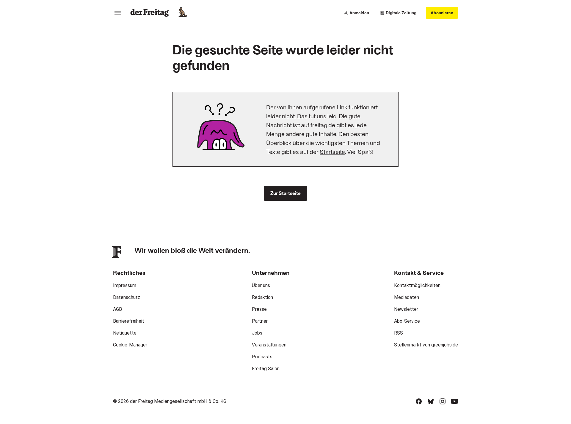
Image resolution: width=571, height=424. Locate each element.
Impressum (124, 285)
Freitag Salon (266, 368)
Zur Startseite (285, 193)
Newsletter (406, 309)
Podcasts (262, 357)
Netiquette (125, 333)
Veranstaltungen (269, 345)
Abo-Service (407, 321)
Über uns (261, 285)
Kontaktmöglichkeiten (417, 285)
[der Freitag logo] (151, 13)
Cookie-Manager (130, 345)
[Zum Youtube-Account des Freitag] (454, 401)
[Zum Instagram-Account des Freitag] (442, 401)
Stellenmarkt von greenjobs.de (426, 345)
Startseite (332, 151)
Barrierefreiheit (128, 321)
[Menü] (118, 13)
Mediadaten (406, 297)
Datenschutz (126, 297)
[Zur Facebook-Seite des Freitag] (418, 401)
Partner (260, 321)
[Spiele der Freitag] (182, 13)
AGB (117, 309)
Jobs (257, 333)
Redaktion (262, 297)
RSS (398, 333)
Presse (259, 309)
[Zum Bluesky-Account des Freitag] (430, 401)
